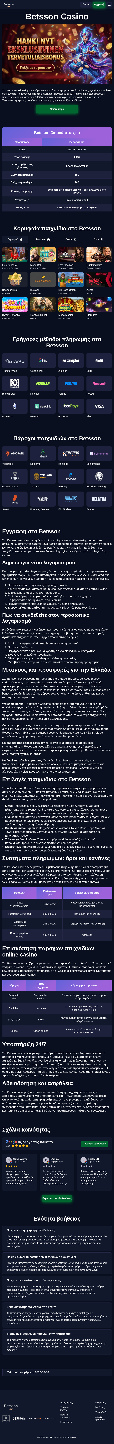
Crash (68, 239)
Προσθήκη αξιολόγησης (94, 1144)
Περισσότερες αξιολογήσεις (57, 1198)
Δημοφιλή (13, 239)
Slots (96, 239)
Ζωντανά (41, 239)
